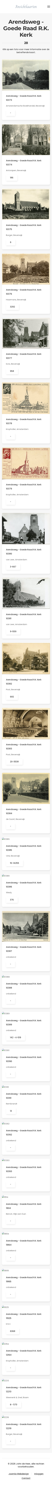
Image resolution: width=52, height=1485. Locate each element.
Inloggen (38, 1473)
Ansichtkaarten (26, 7)
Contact (26, 1478)
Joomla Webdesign (19, 1473)
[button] (48, 6)
